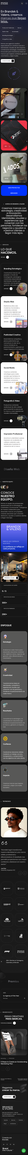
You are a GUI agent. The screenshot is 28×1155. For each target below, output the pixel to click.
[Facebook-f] (7, 1144)
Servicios (13, 1120)
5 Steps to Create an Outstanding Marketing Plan (14, 1063)
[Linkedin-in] (13, 1144)
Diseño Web (5, 31)
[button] (8, 1069)
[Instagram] (10, 1144)
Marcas (19, 28)
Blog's (5, 1123)
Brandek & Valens (11, 1114)
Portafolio (21, 1120)
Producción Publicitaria (8, 28)
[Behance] (3, 1144)
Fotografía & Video (7, 39)
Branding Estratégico (7, 35)
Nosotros (6, 1120)
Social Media (15, 31)
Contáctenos (13, 1123)
